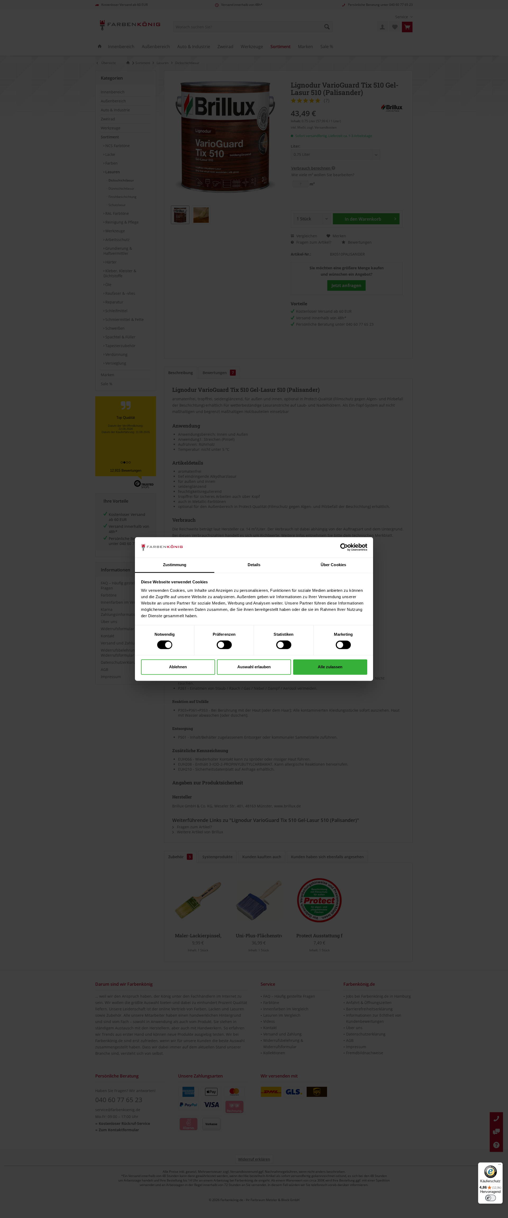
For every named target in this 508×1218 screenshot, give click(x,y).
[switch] (224, 645)
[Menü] (499, 1165)
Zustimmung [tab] (175, 564)
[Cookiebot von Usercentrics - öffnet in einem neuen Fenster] (344, 547)
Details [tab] (254, 564)
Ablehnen (178, 667)
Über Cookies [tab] (333, 564)
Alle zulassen (330, 667)
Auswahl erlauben (254, 667)
